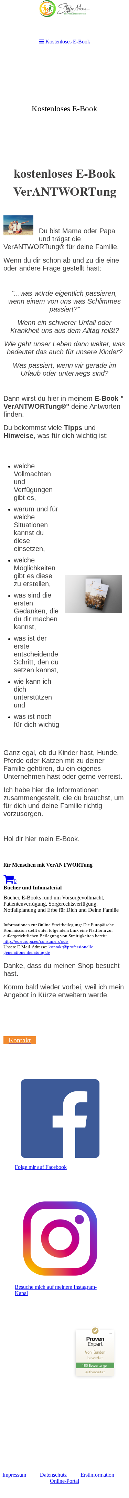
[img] (64, 105)
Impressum (14, 1475)
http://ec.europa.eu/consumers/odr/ (35, 941)
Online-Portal (64, 1481)
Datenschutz (53, 1475)
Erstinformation (97, 1475)
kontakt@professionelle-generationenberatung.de (49, 949)
